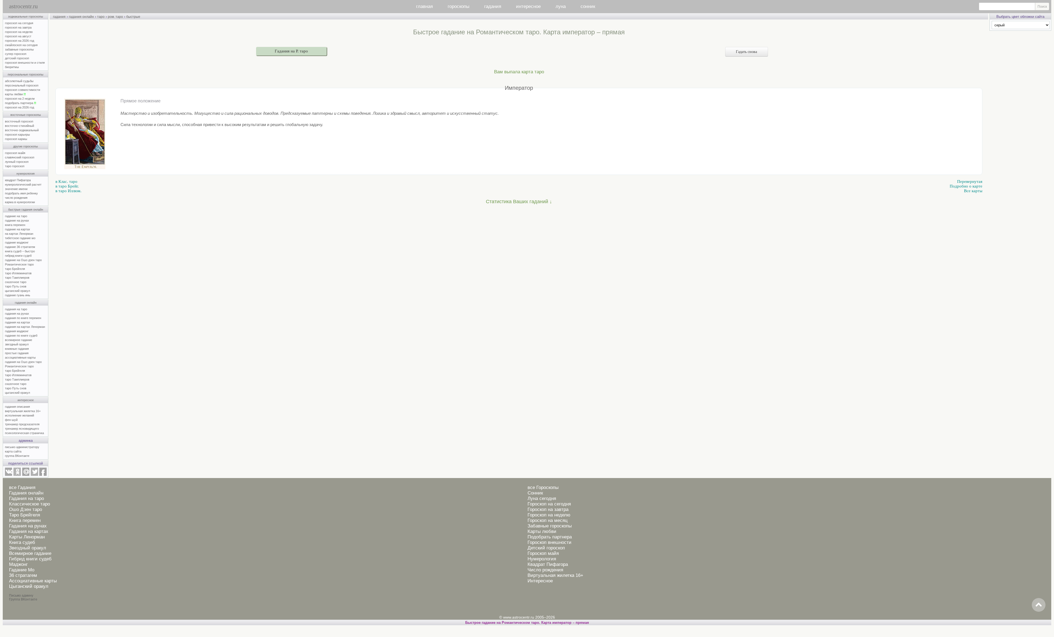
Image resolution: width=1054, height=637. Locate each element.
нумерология (25, 173)
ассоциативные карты (20, 357)
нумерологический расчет (23, 184)
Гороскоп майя (543, 553)
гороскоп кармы (16, 139)
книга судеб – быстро (20, 251)
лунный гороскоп (17, 161)
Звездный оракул (27, 548)
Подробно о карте (966, 186)
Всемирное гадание (30, 553)
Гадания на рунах (28, 526)
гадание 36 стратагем (20, 246)
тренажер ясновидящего (22, 428)
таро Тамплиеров (17, 277)
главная (424, 6)
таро (101, 17)
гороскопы (458, 6)
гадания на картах (17, 322)
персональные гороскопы (25, 74)
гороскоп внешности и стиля (25, 62)
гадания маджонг (17, 331)
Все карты (973, 191)
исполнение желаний (19, 415)
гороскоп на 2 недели (20, 98)
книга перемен (15, 225)
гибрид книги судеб (18, 255)
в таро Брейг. (67, 186)
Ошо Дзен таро (25, 509)
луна (561, 6)
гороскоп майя (15, 153)
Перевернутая (969, 181)
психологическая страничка (24, 433)
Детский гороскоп (546, 548)
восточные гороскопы (25, 114)
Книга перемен (25, 520)
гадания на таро (16, 309)
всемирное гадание (18, 340)
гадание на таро (16, 216)
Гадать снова (746, 52)
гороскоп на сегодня (19, 23)
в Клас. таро (66, 181)
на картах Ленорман (19, 233)
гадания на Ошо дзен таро (23, 362)
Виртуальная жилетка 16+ (555, 575)
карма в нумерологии (20, 202)
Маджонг (18, 564)
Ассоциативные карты (33, 580)
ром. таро (115, 17)
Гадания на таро (26, 498)
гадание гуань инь (17, 295)
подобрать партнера (20, 103)
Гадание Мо (21, 569)
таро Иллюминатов (18, 273)
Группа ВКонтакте (23, 599)
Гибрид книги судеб (30, 558)
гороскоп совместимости (22, 89)
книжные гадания (17, 348)
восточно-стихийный (19, 125)
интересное (528, 6)
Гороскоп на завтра (548, 509)
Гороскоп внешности (549, 542)
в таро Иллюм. (68, 191)
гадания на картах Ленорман (26, 326)
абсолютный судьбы (19, 81)
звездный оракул (17, 344)
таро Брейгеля (15, 268)
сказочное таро (15, 282)
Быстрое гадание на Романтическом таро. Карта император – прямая (527, 623)
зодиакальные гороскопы (25, 16)
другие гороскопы (25, 146)
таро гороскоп (14, 166)
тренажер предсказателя (22, 424)
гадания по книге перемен (23, 318)
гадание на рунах (17, 220)
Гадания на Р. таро (291, 51)
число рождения (16, 197)
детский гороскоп (17, 58)
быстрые (133, 17)
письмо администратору (22, 447)
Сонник (535, 493)
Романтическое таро (19, 264)
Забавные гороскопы (550, 526)
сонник (588, 6)
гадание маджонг (17, 242)
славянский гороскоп (19, 157)
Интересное (540, 580)
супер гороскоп (15, 53)
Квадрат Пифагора (548, 564)
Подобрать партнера (550, 537)
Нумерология (542, 558)
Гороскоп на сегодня (549, 504)
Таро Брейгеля (24, 515)
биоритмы (12, 67)
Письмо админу (21, 595)
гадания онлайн (26, 302)
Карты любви (542, 531)
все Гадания (22, 487)
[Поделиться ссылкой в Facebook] (43, 474)
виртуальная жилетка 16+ (23, 411)
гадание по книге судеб (21, 335)
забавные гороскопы (19, 49)
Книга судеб (22, 542)
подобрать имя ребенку (21, 193)
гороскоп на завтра (18, 27)
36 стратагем (23, 575)
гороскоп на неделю (19, 31)
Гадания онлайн (26, 493)
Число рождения (545, 569)
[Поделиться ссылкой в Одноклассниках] (17, 474)
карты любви (15, 94)
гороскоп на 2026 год (19, 40)
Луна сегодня (542, 498)
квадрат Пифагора (18, 180)
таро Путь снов (15, 286)
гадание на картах (17, 229)
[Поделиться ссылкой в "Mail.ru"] (25, 474)
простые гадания (17, 353)
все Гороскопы (543, 487)
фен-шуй (11, 419)
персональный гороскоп (21, 85)
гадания (492, 6)
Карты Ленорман (27, 537)
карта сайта (13, 451)
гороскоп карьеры (17, 134)
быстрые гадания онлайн (25, 209)
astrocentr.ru (23, 6)
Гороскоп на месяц (548, 520)
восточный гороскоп (19, 121)
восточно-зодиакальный (22, 130)
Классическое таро (29, 504)
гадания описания (17, 406)
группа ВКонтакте (17, 455)
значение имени (16, 189)
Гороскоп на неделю (549, 515)
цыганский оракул (17, 290)
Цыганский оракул (28, 586)
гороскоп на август (18, 36)
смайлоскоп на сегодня (21, 45)
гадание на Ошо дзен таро (23, 260)
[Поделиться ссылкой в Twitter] (34, 474)
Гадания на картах (28, 531)
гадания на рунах (17, 313)
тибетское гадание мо (20, 238)
